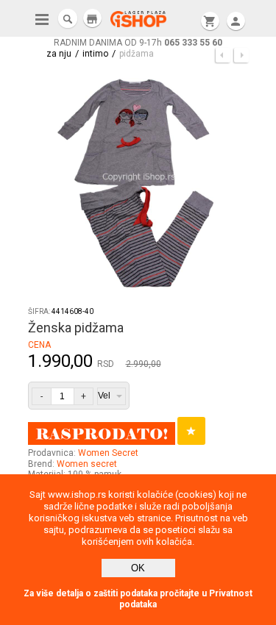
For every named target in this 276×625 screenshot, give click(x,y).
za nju (58, 54)
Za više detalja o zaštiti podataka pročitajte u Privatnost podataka (138, 599)
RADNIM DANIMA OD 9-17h (138, 43)
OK (138, 568)
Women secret (87, 464)
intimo (95, 54)
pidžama (136, 54)
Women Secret (108, 453)
